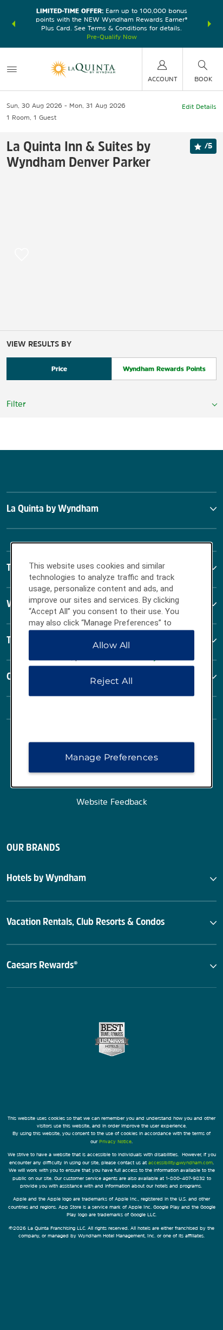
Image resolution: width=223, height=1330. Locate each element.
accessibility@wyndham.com (180, 1162)
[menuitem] (12, 69)
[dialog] (111, 665)
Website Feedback (111, 802)
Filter (16, 404)
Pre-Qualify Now (112, 37)
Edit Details (199, 106)
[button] (13, 24)
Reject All (111, 681)
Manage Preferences (111, 757)
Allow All (111, 645)
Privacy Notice (115, 1141)
